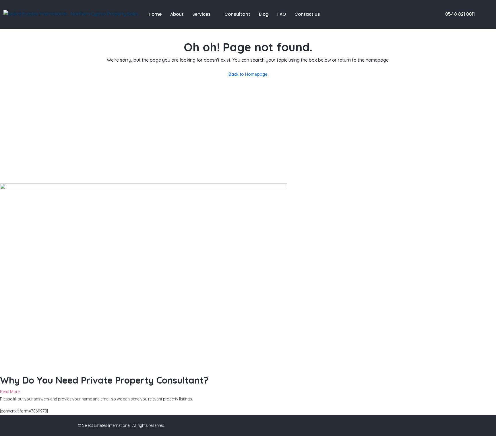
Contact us (307, 14)
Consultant (237, 14)
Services (201, 14)
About (177, 14)
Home (155, 14)
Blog (264, 14)
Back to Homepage (248, 74)
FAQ (281, 14)
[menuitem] (457, 14)
